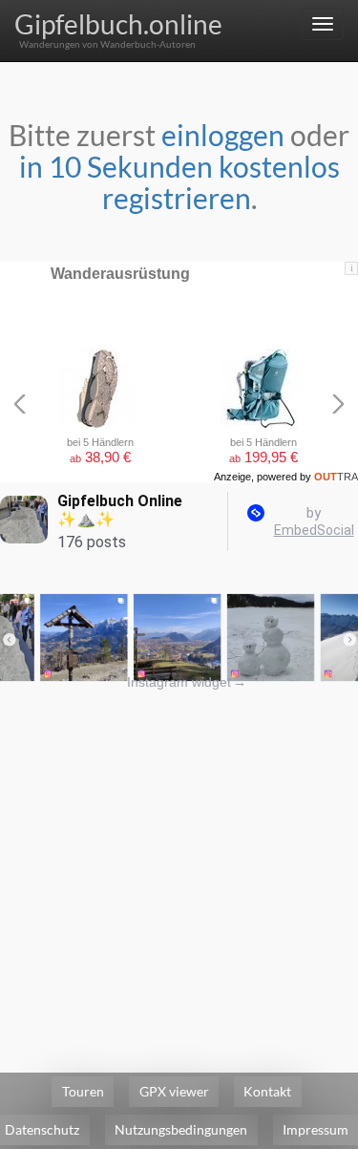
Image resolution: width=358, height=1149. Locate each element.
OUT (336, 476)
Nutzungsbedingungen (181, 1129)
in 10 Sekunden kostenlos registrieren (179, 182)
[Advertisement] (179, 871)
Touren (83, 1091)
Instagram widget (186, 682)
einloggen (222, 134)
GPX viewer (174, 1091)
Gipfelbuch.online (118, 24)
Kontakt (267, 1091)
